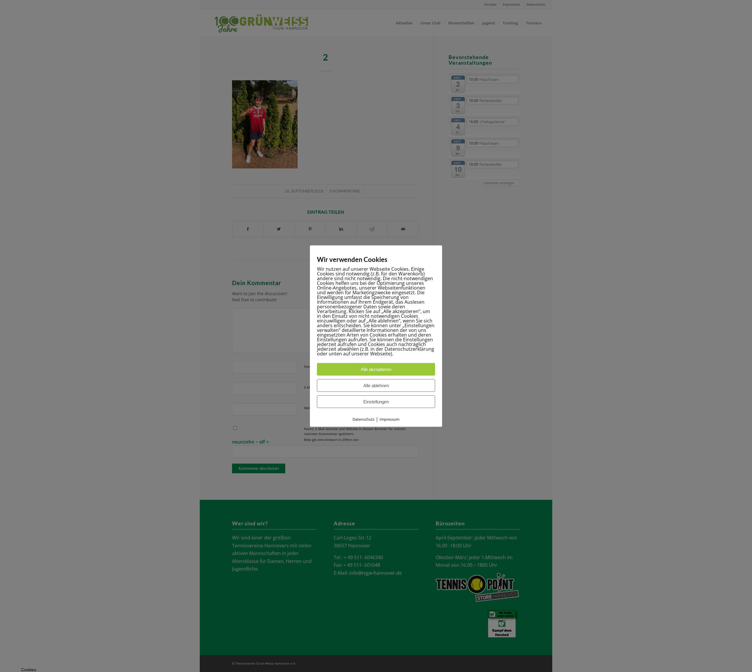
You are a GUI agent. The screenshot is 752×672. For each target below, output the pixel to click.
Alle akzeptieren (376, 369)
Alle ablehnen (376, 385)
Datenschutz (363, 419)
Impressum (390, 419)
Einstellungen (376, 401)
